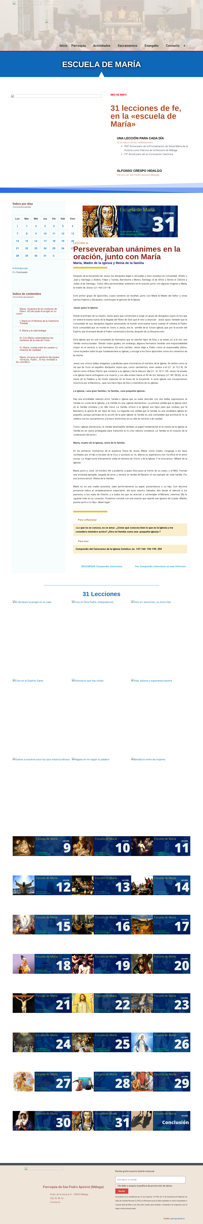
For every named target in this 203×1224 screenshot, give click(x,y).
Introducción (21, 268)
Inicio (63, 46)
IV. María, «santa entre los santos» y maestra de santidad (39, 348)
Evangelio (152, 46)
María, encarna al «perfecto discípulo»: (38, 359)
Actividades (101, 46)
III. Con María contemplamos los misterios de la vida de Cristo (36, 339)
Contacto (173, 46)
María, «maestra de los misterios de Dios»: (36, 311)
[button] (38, 311)
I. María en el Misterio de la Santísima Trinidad (39, 322)
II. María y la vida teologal (33, 330)
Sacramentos (127, 46)
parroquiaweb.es (178, 1219)
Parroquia (78, 46)
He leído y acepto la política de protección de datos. (145, 1185)
